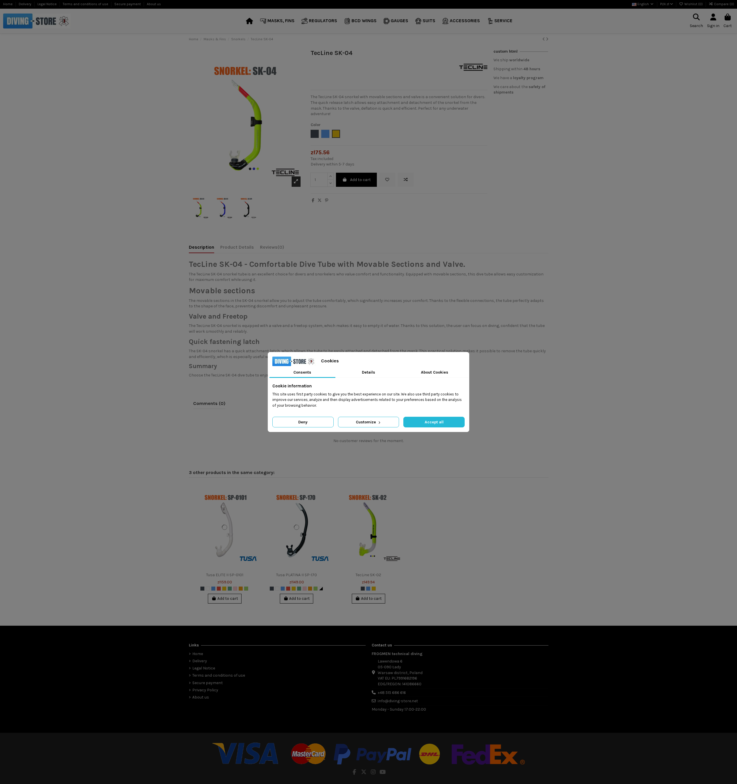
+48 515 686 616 (392, 692)
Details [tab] (368, 372)
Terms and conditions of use (86, 4)
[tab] (272, 248)
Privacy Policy (205, 690)
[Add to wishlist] (387, 180)
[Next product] (547, 39)
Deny (302, 422)
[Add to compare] (406, 180)
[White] (208, 589)
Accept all (434, 422)
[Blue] (213, 589)
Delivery (25, 4)
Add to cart (360, 179)
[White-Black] (321, 589)
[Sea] (230, 589)
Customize (366, 422)
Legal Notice (47, 4)
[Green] (246, 589)
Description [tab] (201, 247)
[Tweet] (320, 200)
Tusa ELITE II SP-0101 (224, 574)
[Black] (202, 589)
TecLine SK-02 (368, 574)
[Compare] (253, 503)
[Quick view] (253, 513)
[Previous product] (544, 39)
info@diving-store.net (398, 701)
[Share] (313, 200)
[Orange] (241, 589)
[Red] (219, 589)
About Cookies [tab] (434, 372)
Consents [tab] (302, 372)
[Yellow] (224, 589)
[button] (277, 21)
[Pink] (235, 589)
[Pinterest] (326, 200)
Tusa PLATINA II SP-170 (296, 574)
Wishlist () (693, 4)
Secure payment (128, 4)
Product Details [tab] (237, 247)
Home (8, 4)
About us (154, 4)
